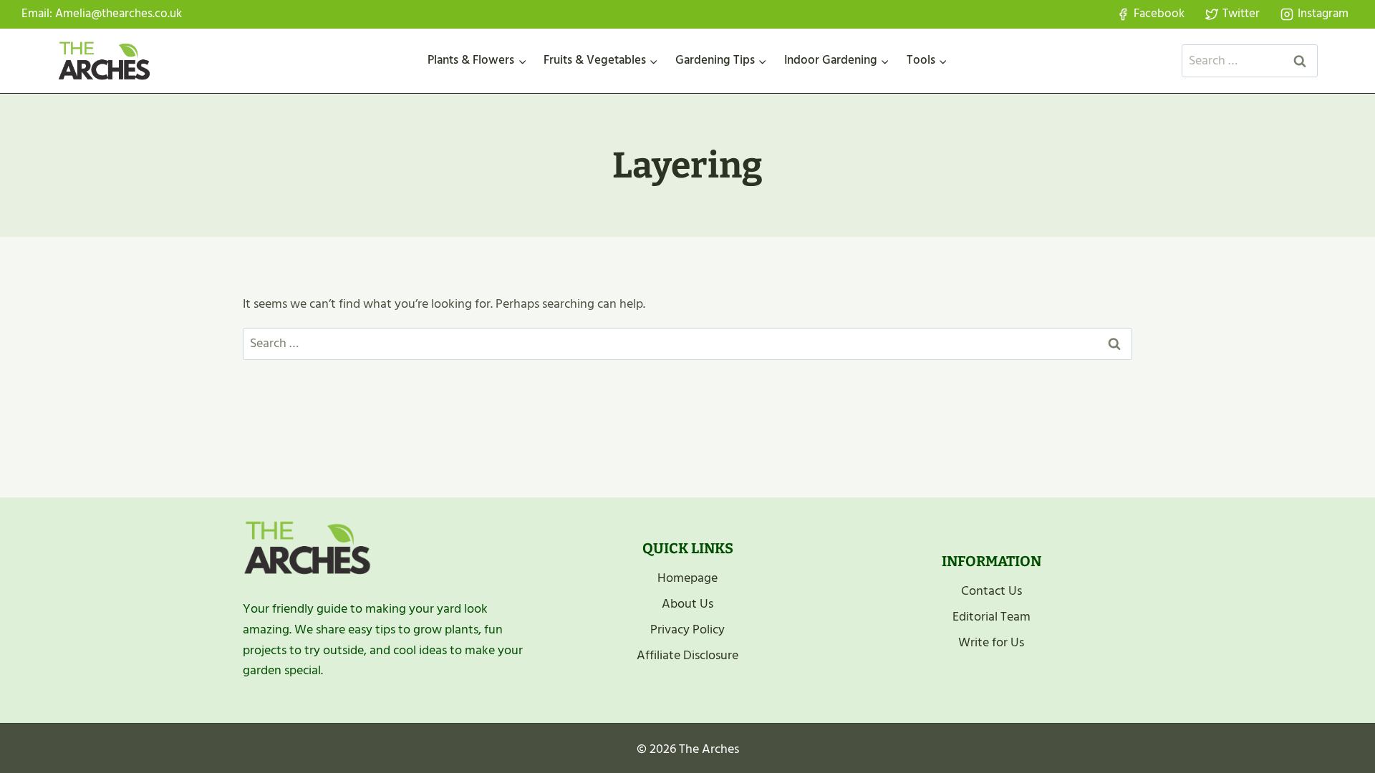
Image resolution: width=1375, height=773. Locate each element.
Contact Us (991, 590)
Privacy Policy (687, 629)
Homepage (687, 578)
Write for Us (991, 642)
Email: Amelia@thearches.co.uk (101, 14)
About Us (687, 603)
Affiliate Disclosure (687, 655)
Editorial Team (991, 616)
